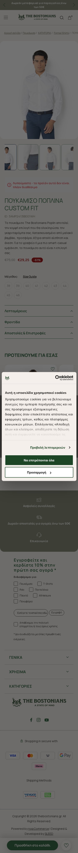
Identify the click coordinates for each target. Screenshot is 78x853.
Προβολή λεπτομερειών (47, 447)
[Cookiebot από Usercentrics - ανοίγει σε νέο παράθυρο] (55, 378)
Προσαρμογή (36, 472)
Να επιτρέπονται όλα (39, 460)
